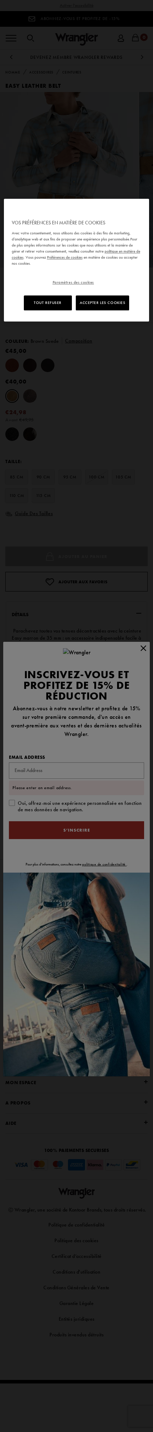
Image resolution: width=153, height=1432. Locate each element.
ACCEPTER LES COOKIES (102, 302)
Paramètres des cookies (73, 282)
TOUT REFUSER (48, 302)
